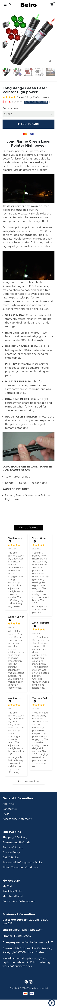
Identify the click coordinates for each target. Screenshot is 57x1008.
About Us (8, 803)
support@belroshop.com (27, 929)
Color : (10, 108)
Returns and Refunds (16, 842)
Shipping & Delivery (15, 837)
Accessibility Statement (17, 818)
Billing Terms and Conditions (20, 867)
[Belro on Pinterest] (26, 981)
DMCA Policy (11, 857)
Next (51, 40)
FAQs (6, 813)
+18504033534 (22, 936)
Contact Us (9, 808)
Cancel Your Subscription (19, 901)
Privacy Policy (11, 852)
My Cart (7, 886)
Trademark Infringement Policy (23, 862)
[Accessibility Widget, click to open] (51, 1002)
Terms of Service (13, 847)
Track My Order (12, 891)
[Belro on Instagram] (30, 981)
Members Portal (13, 896)
